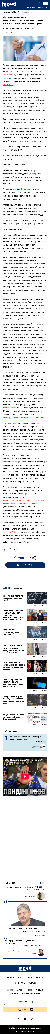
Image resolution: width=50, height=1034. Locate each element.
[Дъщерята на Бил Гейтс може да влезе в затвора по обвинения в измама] (37, 666)
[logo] (9, 4)
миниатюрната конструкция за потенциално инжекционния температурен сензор (23, 502)
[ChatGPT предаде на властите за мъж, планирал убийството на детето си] (37, 683)
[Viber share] (10, 549)
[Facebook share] (5, 549)
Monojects (26, 189)
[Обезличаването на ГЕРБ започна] (25, 914)
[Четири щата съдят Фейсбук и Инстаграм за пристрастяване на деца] (37, 700)
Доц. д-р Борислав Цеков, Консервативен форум (21, 952)
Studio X (31, 1031)
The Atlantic (8, 75)
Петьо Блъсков (40, 935)
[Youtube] (25, 1019)
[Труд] (25, 968)
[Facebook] (18, 1019)
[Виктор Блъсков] (41, 896)
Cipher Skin (8, 84)
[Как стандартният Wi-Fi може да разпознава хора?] (37, 598)
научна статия (9, 407)
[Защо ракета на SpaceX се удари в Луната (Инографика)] (37, 717)
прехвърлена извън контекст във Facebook (23, 417)
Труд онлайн (14, 28)
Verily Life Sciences (11, 532)
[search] (40, 3)
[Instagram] (32, 1019)
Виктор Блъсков (30, 896)
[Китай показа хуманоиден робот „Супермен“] (37, 632)
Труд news (35, 747)
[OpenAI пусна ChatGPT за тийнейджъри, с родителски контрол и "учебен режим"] (37, 649)
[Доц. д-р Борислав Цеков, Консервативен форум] (41, 952)
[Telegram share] (15, 549)
